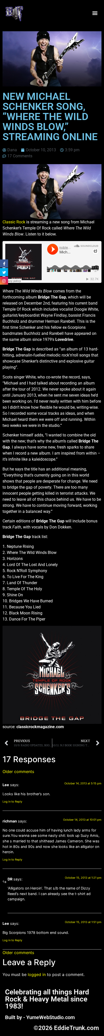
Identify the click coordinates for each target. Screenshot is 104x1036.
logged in (37, 974)
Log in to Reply (12, 801)
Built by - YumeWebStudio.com (40, 1017)
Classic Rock (14, 222)
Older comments (18, 771)
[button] (95, 13)
